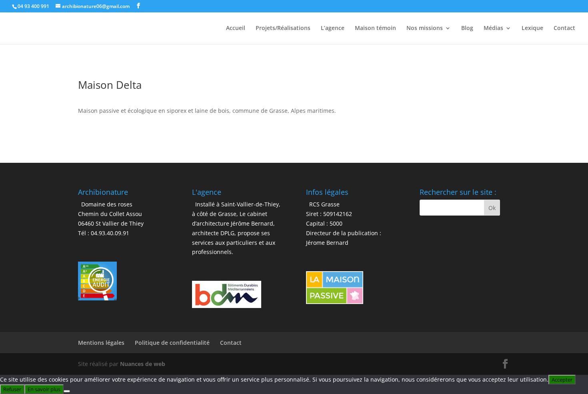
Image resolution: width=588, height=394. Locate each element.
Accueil (235, 28)
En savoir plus (44, 389)
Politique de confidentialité (172, 342)
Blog (467, 28)
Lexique (532, 28)
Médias (493, 28)
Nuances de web (142, 364)
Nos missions (424, 28)
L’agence (332, 28)
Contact (564, 28)
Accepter (562, 379)
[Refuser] (67, 391)
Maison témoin (375, 28)
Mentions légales (101, 342)
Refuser (12, 389)
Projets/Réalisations (283, 28)
